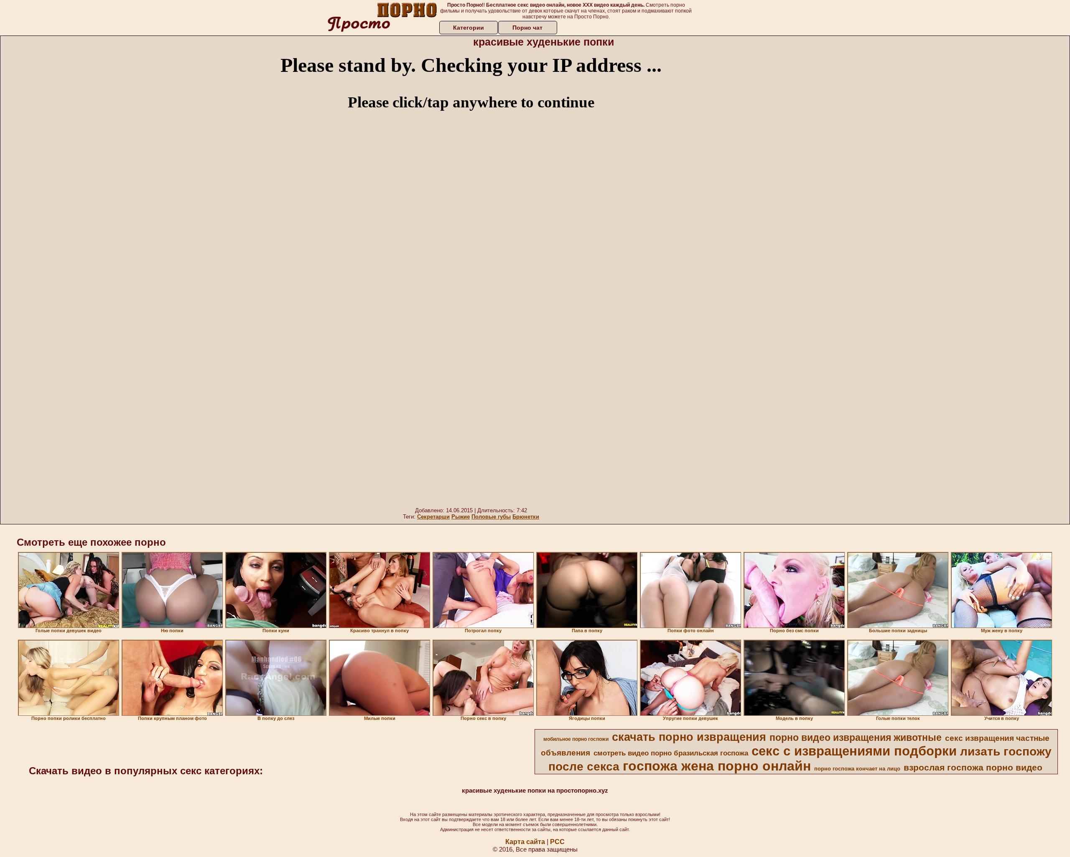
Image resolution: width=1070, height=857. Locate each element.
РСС (557, 841)
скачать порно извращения (689, 737)
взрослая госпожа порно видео (973, 768)
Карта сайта (525, 841)
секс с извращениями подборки (854, 751)
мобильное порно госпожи (576, 739)
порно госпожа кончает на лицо (857, 768)
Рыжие (460, 517)
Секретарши (433, 517)
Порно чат (527, 27)
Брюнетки (525, 517)
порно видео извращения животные (855, 737)
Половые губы (491, 517)
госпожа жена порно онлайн (717, 765)
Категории (468, 27)
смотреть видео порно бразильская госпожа (671, 753)
